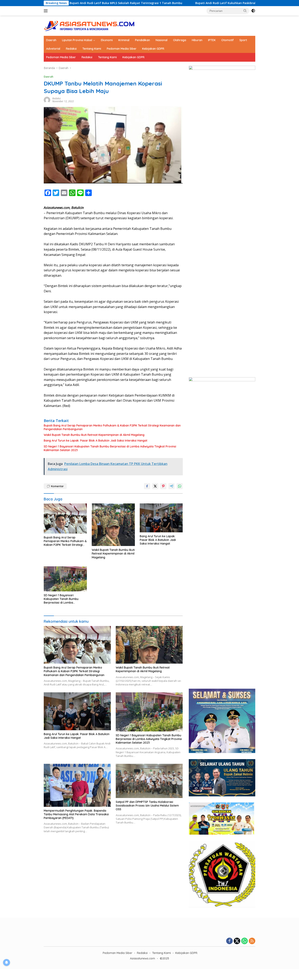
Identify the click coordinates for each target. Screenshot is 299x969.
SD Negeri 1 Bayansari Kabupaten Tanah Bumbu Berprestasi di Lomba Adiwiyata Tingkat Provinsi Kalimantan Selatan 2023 (110, 448)
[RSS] (252, 941)
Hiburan (197, 40)
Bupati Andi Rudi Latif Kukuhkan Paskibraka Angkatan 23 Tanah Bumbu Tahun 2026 (215, 3)
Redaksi (71, 48)
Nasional (161, 40)
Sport (243, 40)
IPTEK (212, 40)
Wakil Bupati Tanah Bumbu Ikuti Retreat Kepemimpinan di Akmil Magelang (94, 435)
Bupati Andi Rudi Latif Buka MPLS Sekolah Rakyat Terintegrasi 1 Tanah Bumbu (85, 3)
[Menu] (46, 10)
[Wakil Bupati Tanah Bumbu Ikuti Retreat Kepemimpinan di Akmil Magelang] (113, 524)
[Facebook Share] (147, 486)
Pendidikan (142, 40)
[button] (245, 10)
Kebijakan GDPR (153, 48)
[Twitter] (237, 941)
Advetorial (53, 48)
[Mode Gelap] (253, 10)
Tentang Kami (91, 48)
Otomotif (227, 40)
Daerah (51, 40)
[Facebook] (229, 941)
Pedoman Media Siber (121, 48)
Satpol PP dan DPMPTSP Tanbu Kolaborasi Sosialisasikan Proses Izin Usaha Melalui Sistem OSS (147, 805)
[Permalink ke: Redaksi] (47, 100)
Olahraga (179, 40)
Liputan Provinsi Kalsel (77, 40)
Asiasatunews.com (142, 958)
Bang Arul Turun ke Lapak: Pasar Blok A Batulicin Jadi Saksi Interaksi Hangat (95, 440)
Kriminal (123, 40)
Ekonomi (107, 40)
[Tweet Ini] (155, 486)
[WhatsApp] (244, 941)
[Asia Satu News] (89, 25)
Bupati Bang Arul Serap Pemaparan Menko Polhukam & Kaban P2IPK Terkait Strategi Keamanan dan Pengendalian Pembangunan (112, 427)
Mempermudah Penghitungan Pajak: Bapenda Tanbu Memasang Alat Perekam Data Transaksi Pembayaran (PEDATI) (76, 814)
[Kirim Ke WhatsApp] (180, 486)
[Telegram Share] (171, 486)
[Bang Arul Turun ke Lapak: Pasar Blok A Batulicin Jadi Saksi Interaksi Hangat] (161, 517)
